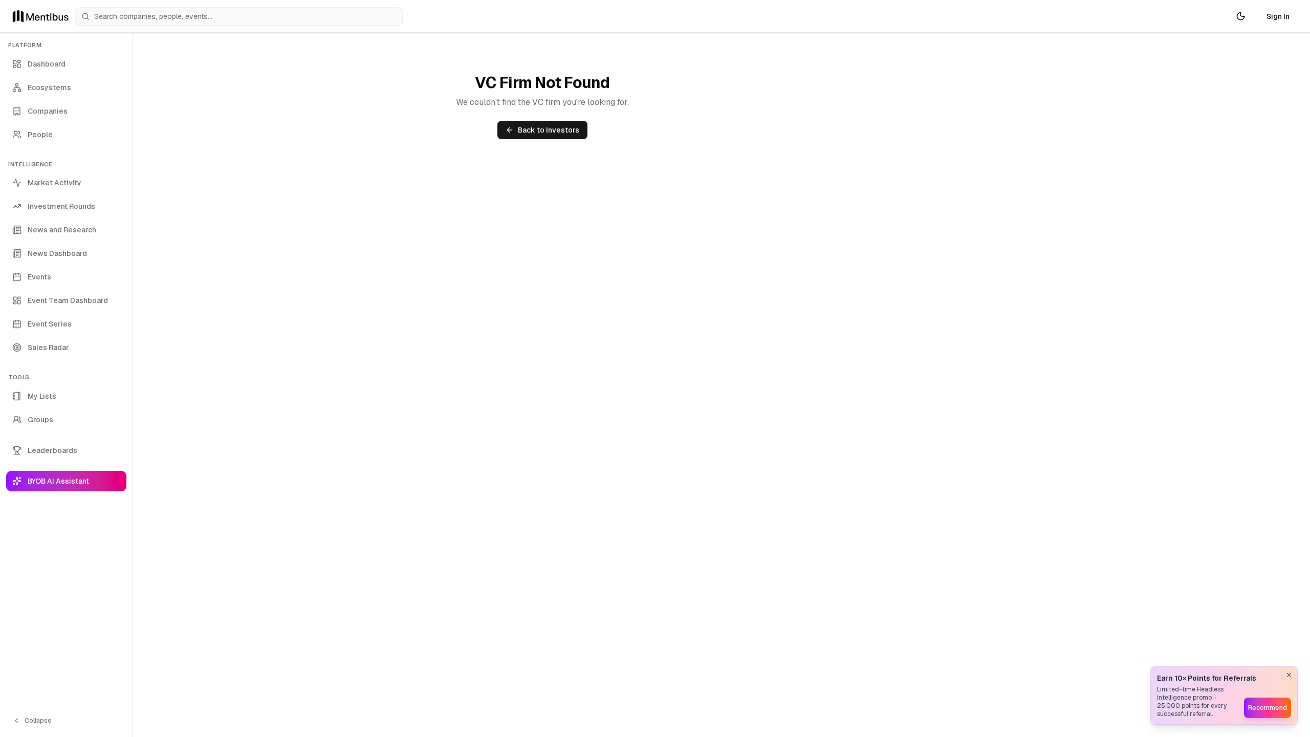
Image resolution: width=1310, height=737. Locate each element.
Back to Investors (548, 130)
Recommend (1267, 708)
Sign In (1278, 16)
